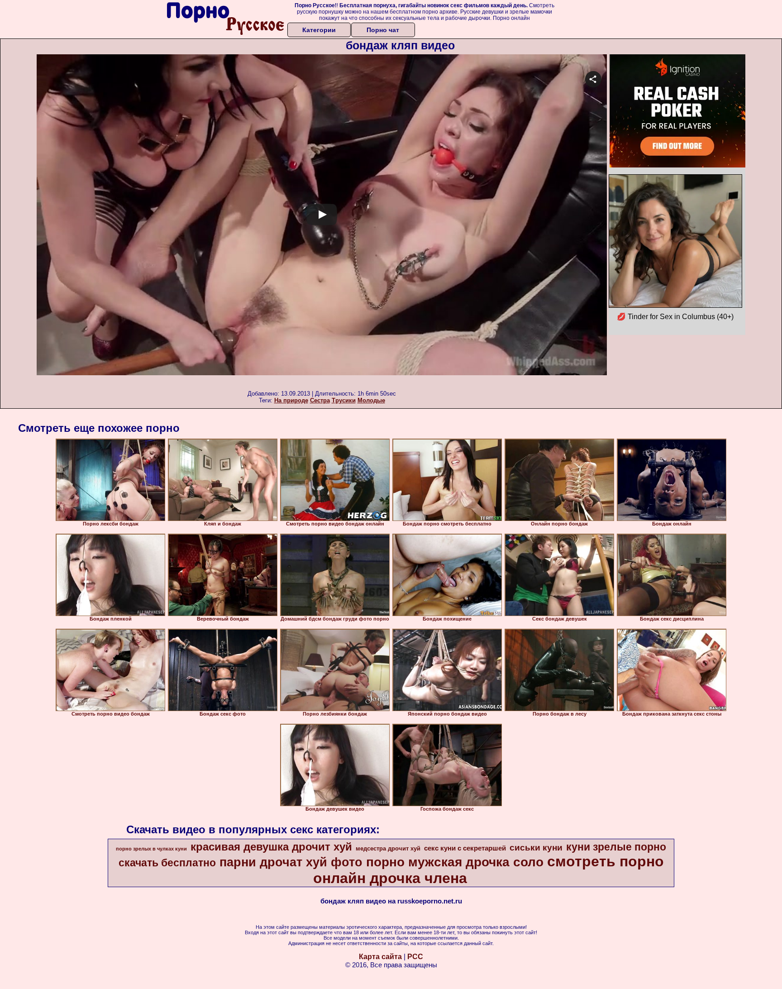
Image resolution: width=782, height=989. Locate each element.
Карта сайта (380, 956)
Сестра (320, 400)
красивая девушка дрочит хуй (271, 847)
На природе (291, 400)
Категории (319, 29)
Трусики (344, 400)
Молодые (371, 400)
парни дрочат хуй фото (290, 862)
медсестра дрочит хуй (388, 848)
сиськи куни (536, 847)
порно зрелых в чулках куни (151, 848)
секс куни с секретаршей (465, 848)
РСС (415, 956)
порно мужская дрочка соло (455, 862)
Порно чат (383, 29)
